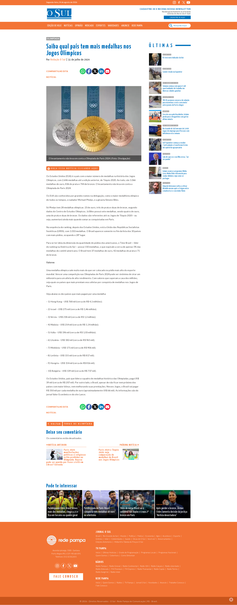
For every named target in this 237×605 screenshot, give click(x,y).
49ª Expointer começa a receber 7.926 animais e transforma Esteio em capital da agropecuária (175, 145)
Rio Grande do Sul (110, 536)
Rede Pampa (137, 25)
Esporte (176, 536)
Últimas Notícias (109, 552)
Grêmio (99, 539)
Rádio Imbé (115, 572)
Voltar (55, 424)
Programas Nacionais (167, 552)
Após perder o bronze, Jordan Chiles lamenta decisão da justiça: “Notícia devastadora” (172, 512)
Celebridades (117, 539)
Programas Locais (148, 552)
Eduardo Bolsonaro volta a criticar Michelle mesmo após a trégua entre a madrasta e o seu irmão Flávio (176, 188)
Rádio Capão (159, 569)
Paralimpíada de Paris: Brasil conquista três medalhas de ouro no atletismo (99, 512)
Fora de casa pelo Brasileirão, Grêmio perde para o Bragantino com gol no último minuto (176, 116)
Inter (107, 539)
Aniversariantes (164, 539)
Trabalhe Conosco (176, 582)
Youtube (188, 2)
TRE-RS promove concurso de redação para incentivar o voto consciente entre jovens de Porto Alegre (176, 102)
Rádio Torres (172, 569)
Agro (158, 536)
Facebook (179, 2)
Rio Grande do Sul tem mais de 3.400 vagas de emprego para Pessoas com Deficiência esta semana (176, 131)
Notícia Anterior (57, 445)
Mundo (123, 536)
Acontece (167, 536)
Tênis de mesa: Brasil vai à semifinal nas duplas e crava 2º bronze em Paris (134, 512)
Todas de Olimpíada (78, 424)
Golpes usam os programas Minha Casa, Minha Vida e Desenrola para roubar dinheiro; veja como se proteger (175, 175)
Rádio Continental (130, 566)
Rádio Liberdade (172, 566)
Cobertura (114, 555)
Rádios (119, 582)
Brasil (98, 536)
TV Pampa (129, 582)
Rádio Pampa (101, 566)
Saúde (127, 539)
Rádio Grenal (114, 566)
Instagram (174, 2)
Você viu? (151, 539)
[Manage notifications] (231, 600)
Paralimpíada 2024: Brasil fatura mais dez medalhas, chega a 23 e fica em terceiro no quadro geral (63, 512)
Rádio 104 (144, 566)
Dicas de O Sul (139, 539)
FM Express (130, 569)
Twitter (184, 2)
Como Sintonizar (128, 555)
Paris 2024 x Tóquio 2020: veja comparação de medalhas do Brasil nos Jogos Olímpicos (109, 455)
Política (132, 536)
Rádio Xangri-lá (102, 572)
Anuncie (125, 25)
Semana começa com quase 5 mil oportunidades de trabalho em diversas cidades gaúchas (174, 88)
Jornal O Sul (59, 13)
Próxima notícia (128, 445)
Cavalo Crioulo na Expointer (172, 72)
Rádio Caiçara (157, 566)
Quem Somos (101, 555)
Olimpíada (53, 38)
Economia (149, 536)
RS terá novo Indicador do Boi (173, 58)
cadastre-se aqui (177, 17)
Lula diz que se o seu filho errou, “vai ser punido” (175, 158)
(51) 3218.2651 (70, 556)
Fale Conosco (66, 576)
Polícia (140, 536)
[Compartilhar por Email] (107, 71)
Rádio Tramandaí (144, 569)
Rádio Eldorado (102, 569)
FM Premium (116, 569)
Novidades (153, 582)
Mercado (89, 25)
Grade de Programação (128, 552)
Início (98, 552)
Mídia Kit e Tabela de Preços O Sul (128, 542)
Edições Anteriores (104, 542)
